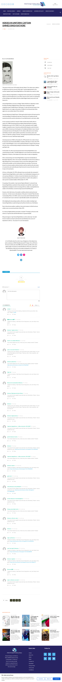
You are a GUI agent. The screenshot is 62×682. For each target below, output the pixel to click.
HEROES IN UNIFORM (56, 24)
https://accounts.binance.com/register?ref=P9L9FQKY (26, 449)
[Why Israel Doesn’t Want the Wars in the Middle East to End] (45, 98)
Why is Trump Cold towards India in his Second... (15, 632)
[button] (60, 12)
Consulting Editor (50, 78)
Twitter (49, 68)
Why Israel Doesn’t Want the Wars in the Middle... (35, 632)
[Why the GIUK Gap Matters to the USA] (45, 76)
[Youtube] (13, 4)
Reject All (49, 678)
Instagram (49, 65)
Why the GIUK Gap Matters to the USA (15, 617)
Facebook (49, 62)
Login (38, 287)
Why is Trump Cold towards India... (53, 92)
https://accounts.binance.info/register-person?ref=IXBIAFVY (23, 562)
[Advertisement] (31, 43)
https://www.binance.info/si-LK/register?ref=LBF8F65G (22, 541)
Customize (41, 678)
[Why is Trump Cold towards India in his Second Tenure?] (45, 92)
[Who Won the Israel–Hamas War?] (45, 635)
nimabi (8, 309)
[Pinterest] (17, 600)
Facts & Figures (13, 615)
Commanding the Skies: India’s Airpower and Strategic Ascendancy (34, 619)
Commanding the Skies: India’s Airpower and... (52, 82)
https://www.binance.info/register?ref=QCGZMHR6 (21, 551)
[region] (31, 677)
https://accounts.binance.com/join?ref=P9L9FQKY (18, 365)
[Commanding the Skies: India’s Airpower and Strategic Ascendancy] (45, 82)
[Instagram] (4, 4)
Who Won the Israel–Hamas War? (55, 631)
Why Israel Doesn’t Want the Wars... (53, 98)
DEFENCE (31, 615)
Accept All (57, 678)
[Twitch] (49, 658)
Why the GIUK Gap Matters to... (53, 76)
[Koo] (6, 4)
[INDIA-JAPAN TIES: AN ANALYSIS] (45, 87)
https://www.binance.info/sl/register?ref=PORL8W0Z (21, 469)
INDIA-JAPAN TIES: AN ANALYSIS (52, 87)
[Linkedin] (8, 4)
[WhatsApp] (19, 600)
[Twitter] (11, 4)
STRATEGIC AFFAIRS (53, 615)
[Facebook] (2, 4)
